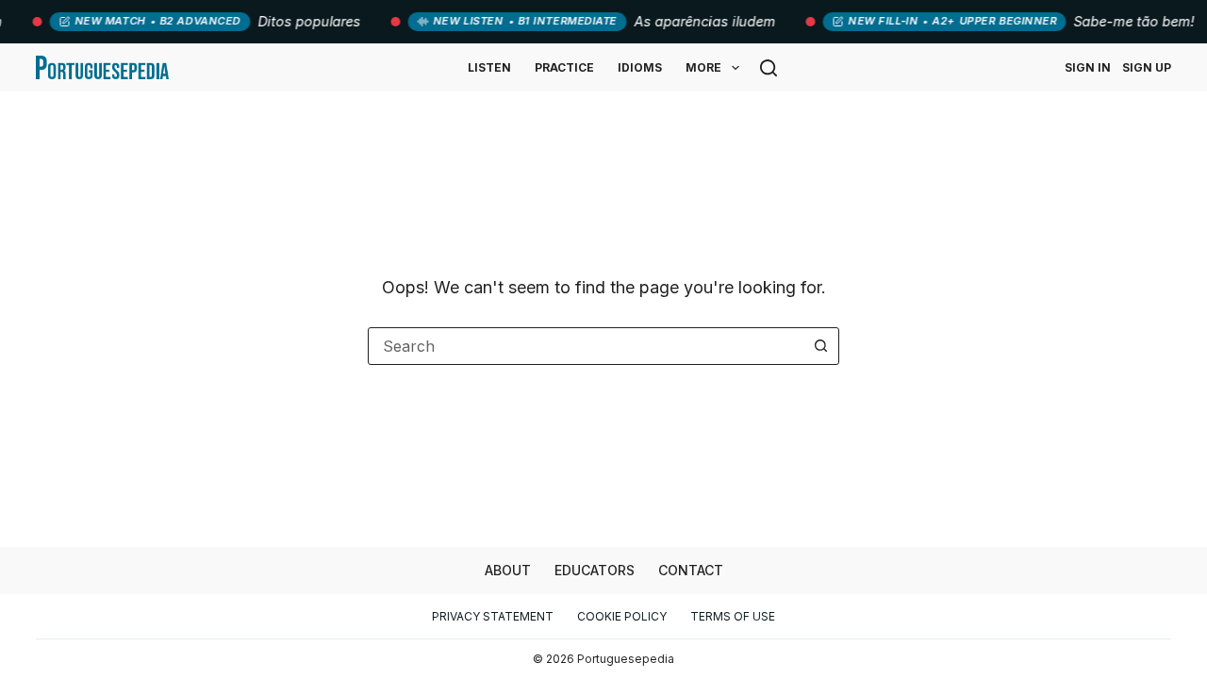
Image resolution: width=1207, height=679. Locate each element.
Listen (489, 67)
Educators (594, 570)
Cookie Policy (622, 616)
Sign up (1146, 67)
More (703, 67)
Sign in (1088, 67)
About (508, 570)
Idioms (640, 67)
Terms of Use (732, 616)
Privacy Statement (493, 616)
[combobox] (585, 346)
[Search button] (820, 346)
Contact (690, 570)
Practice (564, 67)
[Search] (768, 67)
